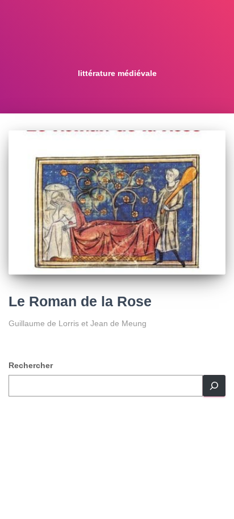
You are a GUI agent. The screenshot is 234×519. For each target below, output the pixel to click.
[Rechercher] (214, 386)
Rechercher (31, 365)
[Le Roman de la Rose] (117, 202)
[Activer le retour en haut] (211, 496)
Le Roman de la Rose (80, 301)
